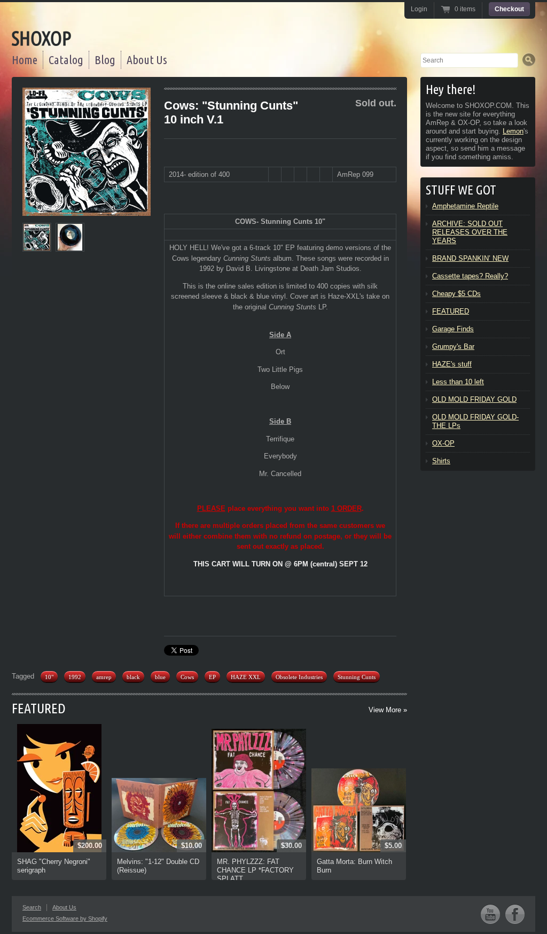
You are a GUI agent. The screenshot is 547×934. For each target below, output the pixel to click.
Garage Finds (453, 329)
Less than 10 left (458, 382)
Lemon (513, 131)
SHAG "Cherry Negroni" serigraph (53, 866)
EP (212, 677)
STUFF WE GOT (461, 190)
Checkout (509, 9)
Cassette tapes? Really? (470, 276)
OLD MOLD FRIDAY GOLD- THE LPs (475, 421)
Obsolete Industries (299, 677)
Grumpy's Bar (453, 347)
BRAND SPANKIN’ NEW (470, 258)
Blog (105, 59)
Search (31, 907)
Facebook (515, 914)
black (133, 677)
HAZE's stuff (452, 364)
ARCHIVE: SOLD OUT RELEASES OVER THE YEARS (469, 232)
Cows (187, 677)
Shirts (441, 461)
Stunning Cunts (357, 677)
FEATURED (39, 708)
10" (49, 677)
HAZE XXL (246, 677)
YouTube (490, 914)
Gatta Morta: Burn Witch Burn (354, 866)
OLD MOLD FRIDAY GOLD (474, 399)
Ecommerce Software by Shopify (64, 918)
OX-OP (443, 443)
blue (160, 677)
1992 (74, 677)
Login (419, 9)
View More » (388, 710)
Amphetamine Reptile (465, 206)
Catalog (66, 59)
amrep (104, 677)
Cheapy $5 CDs (456, 294)
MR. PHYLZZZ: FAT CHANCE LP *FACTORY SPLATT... (255, 870)
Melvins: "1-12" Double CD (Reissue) (158, 866)
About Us (147, 59)
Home (24, 59)
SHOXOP (41, 38)
